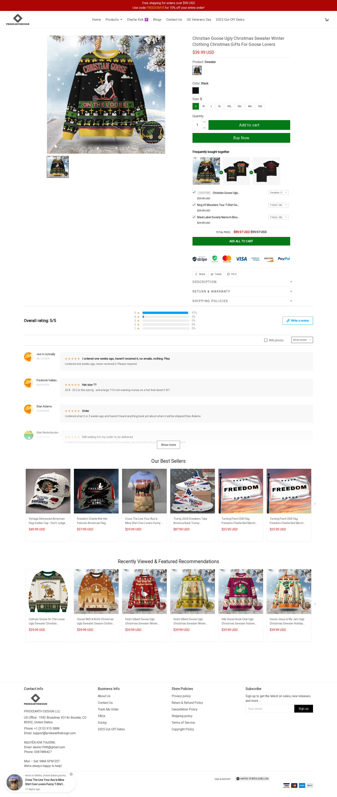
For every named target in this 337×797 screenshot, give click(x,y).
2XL (229, 106)
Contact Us (174, 19)
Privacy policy (181, 696)
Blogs (157, 19)
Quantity (198, 116)
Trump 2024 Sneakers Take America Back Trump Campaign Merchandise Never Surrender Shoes (191, 521)
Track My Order (108, 709)
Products (112, 19)
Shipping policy (182, 716)
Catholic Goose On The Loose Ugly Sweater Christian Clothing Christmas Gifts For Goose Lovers (47, 622)
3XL (240, 106)
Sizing (102, 722)
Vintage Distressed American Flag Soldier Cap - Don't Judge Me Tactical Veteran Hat (47, 521)
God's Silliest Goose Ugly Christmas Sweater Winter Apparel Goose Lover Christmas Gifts (141, 622)
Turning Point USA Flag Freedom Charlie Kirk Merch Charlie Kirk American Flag (238, 521)
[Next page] (315, 504)
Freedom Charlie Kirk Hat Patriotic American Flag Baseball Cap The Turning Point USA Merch (96, 521)
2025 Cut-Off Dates (230, 19)
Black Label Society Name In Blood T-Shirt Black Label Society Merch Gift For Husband (218, 217)
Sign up (304, 708)
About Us (104, 696)
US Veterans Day (199, 19)
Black (204, 83)
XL (219, 106)
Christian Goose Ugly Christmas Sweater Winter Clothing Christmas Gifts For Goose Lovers (226, 192)
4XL (250, 106)
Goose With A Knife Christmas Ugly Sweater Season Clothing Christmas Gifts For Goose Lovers (95, 622)
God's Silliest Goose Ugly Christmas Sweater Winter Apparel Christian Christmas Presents (190, 622)
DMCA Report (223, 779)
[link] (14, 782)
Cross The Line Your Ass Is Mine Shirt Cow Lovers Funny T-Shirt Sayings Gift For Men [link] (44, 784)
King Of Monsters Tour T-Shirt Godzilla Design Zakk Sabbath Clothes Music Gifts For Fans (218, 205)
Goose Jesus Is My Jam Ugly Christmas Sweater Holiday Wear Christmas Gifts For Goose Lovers (287, 622)
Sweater (210, 62)
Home (96, 19)
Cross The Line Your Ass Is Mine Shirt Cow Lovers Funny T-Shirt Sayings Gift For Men (144, 521)
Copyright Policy (183, 729)
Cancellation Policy (185, 709)
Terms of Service (183, 722)
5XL (260, 106)
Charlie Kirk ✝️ (137, 19)
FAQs (101, 716)
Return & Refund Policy (187, 703)
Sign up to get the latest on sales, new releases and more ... (278, 698)
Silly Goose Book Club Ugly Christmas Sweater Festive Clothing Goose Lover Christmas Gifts (238, 622)
